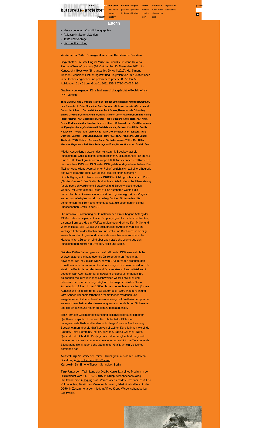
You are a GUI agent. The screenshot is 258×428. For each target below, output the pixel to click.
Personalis (102, 5)
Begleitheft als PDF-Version (93, 360)
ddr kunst (125, 13)
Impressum (170, 5)
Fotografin (101, 17)
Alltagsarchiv (157, 13)
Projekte (145, 13)
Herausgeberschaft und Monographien (87, 30)
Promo (91, 5)
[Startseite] (80, 19)
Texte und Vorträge (75, 39)
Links (154, 17)
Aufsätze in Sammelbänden (81, 34)
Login (144, 17)
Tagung (87, 380)
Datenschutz (170, 10)
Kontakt (145, 10)
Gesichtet (125, 10)
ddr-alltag (135, 13)
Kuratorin (112, 17)
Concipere (113, 5)
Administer (157, 5)
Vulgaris (134, 5)
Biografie (100, 10)
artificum (125, 5)
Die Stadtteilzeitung (75, 43)
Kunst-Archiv (157, 10)
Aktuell (91, 10)
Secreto (145, 5)
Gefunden (135, 10)
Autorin (100, 13)
